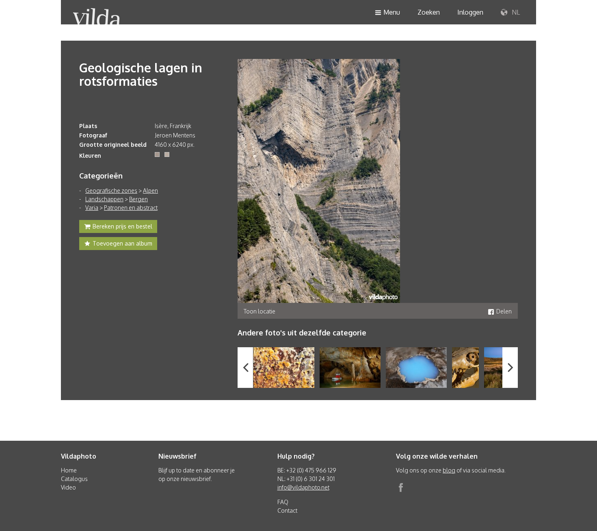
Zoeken (428, 12)
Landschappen (104, 199)
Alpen (150, 190)
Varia (91, 207)
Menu (391, 12)
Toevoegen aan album (122, 243)
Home (69, 470)
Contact (287, 510)
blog (449, 470)
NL (515, 12)
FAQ (282, 501)
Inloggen (470, 12)
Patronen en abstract (131, 207)
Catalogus (74, 478)
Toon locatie (259, 311)
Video (68, 487)
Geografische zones (111, 190)
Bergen (138, 199)
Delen (504, 311)
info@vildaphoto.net (303, 487)
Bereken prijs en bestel (122, 226)
